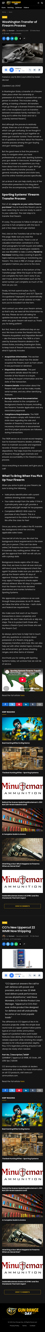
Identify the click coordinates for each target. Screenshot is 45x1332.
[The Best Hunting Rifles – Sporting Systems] (22, 758)
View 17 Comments (22, 1292)
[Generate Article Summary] (6, 70)
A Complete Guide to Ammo (14, 834)
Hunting (10, 7)
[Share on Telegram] (12, 38)
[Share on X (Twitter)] (8, 38)
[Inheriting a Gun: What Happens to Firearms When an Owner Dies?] (22, 849)
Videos (26, 7)
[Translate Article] (30, 70)
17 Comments (16, 939)
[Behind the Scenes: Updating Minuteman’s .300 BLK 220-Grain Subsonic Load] (22, 788)
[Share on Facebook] (4, 38)
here (22, 695)
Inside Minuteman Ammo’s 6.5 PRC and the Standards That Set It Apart (20, 897)
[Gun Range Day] (13, 3)
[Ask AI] (39, 70)
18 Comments (16, 33)
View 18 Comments (22, 906)
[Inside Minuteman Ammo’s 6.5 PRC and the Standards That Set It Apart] (22, 881)
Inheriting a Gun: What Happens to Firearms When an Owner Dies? (20, 865)
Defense (18, 7)
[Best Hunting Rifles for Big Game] (22, 728)
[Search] (42, 3)
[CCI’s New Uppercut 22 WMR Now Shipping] (22, 959)
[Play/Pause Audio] (11, 70)
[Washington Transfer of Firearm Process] (22, 53)
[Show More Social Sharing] (24, 38)
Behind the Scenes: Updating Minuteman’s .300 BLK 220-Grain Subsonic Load (22, 803)
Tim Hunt (11, 31)
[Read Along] (35, 70)
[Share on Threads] (20, 38)
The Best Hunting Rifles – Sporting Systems (20, 772)
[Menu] (3, 3)
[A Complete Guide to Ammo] (22, 819)
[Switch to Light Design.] (38, 3)
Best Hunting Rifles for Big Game (16, 743)
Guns (4, 7)
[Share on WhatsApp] (16, 38)
